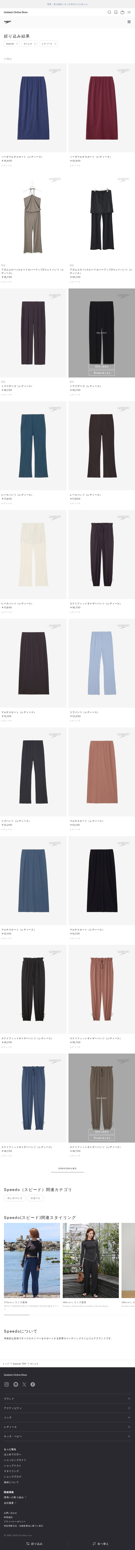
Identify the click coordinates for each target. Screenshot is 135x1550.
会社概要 (9, 1502)
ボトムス (28, 43)
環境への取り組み (14, 1497)
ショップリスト (12, 1465)
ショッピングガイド (15, 1459)
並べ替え (103, 1543)
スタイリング (11, 1471)
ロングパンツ (14, 1198)
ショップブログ (12, 1476)
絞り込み (37, 1543)
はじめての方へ (12, 1454)
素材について (11, 1482)
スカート (35, 1198)
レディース (47, 43)
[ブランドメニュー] (129, 22)
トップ (6, 1363)
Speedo (10, 43)
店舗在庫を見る (103, 373)
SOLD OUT (101, 333)
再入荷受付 (103, 366)
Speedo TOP (19, 1363)
